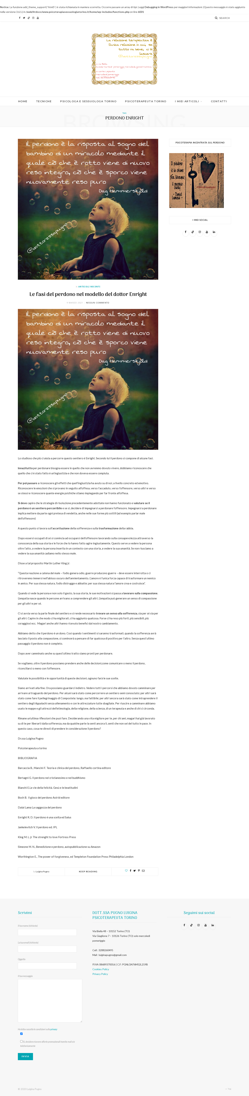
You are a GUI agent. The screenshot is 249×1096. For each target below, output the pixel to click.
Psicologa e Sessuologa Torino (88, 101)
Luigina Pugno (42, 871)
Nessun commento (97, 302)
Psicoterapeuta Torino (145, 101)
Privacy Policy (100, 973)
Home (23, 101)
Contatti (219, 101)
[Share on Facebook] (130, 870)
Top (229, 1088)
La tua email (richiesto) (28, 942)
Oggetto (21, 959)
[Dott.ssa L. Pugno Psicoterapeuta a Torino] (124, 59)
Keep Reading (88, 871)
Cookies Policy (100, 969)
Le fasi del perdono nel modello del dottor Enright (88, 294)
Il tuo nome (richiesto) (28, 925)
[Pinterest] (139, 870)
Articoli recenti (89, 286)
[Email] (143, 870)
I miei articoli (187, 101)
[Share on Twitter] (134, 870)
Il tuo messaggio (25, 976)
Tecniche (44, 101)
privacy (53, 1029)
